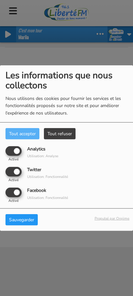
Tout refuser (59, 133)
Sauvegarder (21, 220)
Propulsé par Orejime (112, 218)
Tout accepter (22, 133)
